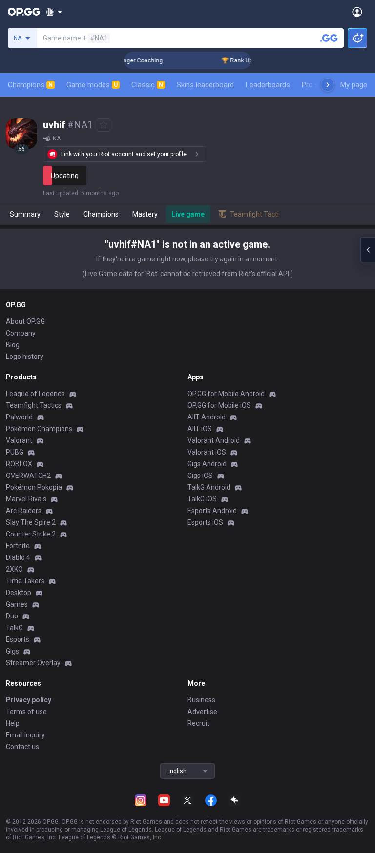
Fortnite (18, 546)
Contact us (22, 747)
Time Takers (25, 581)
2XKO (14, 569)
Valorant (19, 440)
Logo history (24, 356)
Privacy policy (28, 700)
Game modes (92, 84)
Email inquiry (25, 735)
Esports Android (212, 511)
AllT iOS (200, 429)
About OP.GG (25, 321)
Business (201, 700)
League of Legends (35, 393)
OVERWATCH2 (28, 475)
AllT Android (207, 417)
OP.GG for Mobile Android (226, 393)
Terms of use (26, 711)
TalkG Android (209, 487)
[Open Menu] (357, 11)
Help (13, 723)
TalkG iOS (202, 499)
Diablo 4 (18, 557)
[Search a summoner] (329, 38)
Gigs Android (207, 464)
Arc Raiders (24, 511)
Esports (17, 639)
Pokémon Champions (39, 429)
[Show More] (54, 11)
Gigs (12, 651)
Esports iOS (205, 522)
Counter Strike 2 (31, 534)
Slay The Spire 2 (31, 522)
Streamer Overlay (33, 663)
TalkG (14, 628)
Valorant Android (214, 440)
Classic (147, 84)
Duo (12, 616)
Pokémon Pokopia (34, 487)
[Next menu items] (327, 85)
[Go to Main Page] (24, 12)
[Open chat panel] (367, 249)
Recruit (198, 723)
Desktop (18, 592)
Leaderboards (268, 84)
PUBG (14, 452)
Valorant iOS (207, 452)
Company (21, 333)
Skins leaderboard (205, 84)
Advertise (202, 711)
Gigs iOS (200, 475)
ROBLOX (19, 464)
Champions (30, 84)
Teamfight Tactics (34, 405)
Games (17, 604)
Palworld (19, 417)
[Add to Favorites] (103, 125)
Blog (13, 345)
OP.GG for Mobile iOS (219, 405)
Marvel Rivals (26, 499)
